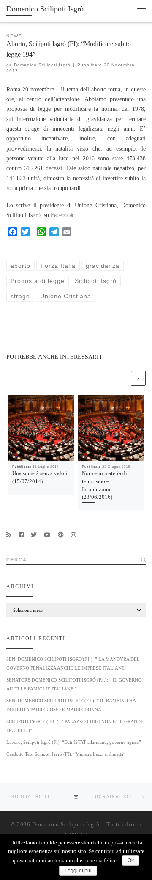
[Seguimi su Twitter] (34, 535)
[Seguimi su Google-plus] (61, 535)
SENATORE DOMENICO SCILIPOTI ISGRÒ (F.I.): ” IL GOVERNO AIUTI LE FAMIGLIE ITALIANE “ (73, 684)
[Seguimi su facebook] (21, 535)
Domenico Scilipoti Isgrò (42, 65)
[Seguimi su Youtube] (47, 535)
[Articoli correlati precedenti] (121, 378)
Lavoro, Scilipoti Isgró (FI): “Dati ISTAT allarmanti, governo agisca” (73, 742)
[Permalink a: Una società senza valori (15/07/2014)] (41, 428)
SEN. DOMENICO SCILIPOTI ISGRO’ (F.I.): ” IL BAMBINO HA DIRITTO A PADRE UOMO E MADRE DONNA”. (71, 705)
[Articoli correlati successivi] (138, 378)
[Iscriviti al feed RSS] (8, 535)
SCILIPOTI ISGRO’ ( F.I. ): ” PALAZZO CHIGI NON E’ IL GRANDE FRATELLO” (75, 726)
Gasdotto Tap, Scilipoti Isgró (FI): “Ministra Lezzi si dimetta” (65, 753)
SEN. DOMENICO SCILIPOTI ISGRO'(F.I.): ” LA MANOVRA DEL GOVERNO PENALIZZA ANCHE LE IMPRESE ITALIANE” (73, 664)
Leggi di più (78, 871)
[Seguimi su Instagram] (73, 535)
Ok (131, 861)
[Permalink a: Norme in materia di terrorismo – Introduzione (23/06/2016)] (111, 428)
